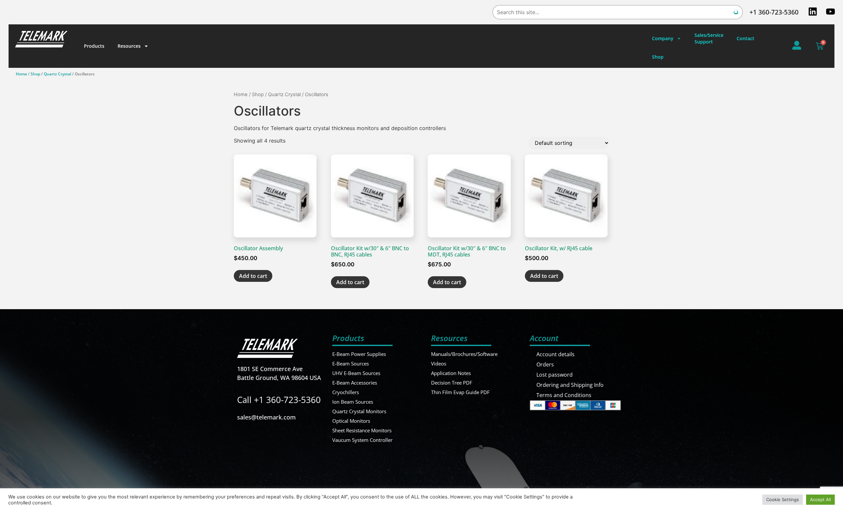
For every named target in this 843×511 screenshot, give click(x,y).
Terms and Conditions (563, 395)
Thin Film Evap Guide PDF (460, 392)
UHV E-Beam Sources (356, 373)
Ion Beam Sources (352, 401)
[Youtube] (830, 11)
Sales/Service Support (708, 38)
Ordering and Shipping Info (570, 385)
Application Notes (451, 373)
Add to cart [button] (253, 276)
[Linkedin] (812, 11)
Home (21, 74)
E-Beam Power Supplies (359, 354)
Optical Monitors (351, 420)
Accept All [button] (820, 499)
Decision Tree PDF (451, 382)
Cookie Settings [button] (782, 499)
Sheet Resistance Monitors (362, 430)
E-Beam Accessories (354, 382)
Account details (555, 354)
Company (662, 38)
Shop (658, 57)
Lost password (554, 374)
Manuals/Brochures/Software (464, 354)
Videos (438, 363)
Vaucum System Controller (362, 440)
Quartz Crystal (57, 74)
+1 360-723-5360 (774, 12)
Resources (129, 46)
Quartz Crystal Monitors (359, 411)
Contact (745, 38)
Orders (545, 364)
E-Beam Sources (350, 363)
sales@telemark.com (266, 417)
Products (94, 46)
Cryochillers (345, 392)
